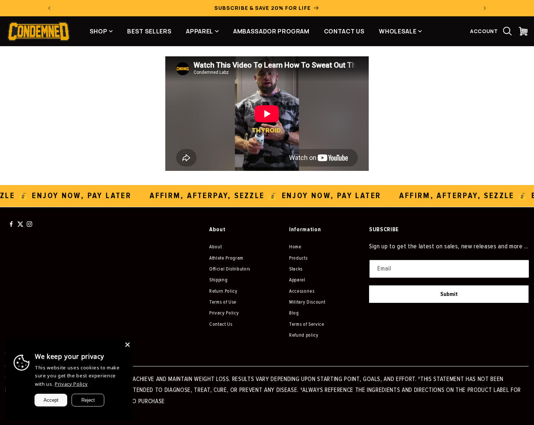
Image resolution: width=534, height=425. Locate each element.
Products (298, 258)
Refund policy (304, 335)
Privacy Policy (224, 313)
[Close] (127, 344)
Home (295, 247)
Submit (449, 294)
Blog (294, 313)
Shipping (218, 280)
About (215, 247)
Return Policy (223, 291)
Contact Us (220, 324)
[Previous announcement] (49, 8)
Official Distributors (229, 269)
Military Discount (307, 302)
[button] (507, 31)
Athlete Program (226, 258)
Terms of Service (306, 324)
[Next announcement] (485, 8)
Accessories (301, 291)
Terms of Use (222, 302)
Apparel (297, 280)
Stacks (296, 269)
